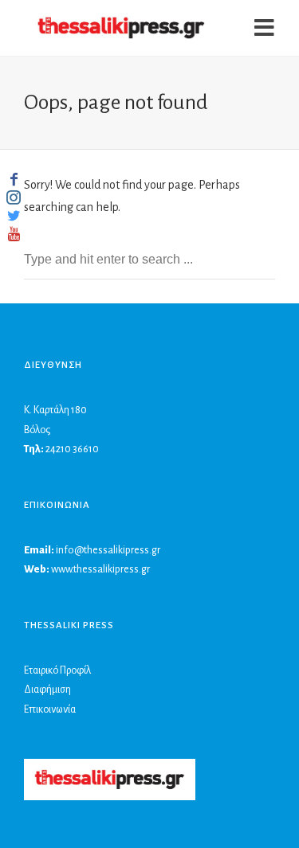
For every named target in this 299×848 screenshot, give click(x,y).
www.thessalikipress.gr (100, 569)
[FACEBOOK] (13, 179)
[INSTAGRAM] (13, 197)
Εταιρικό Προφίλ (57, 670)
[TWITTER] (13, 216)
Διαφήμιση (47, 689)
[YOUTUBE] (13, 234)
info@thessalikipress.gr (108, 550)
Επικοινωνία (50, 709)
